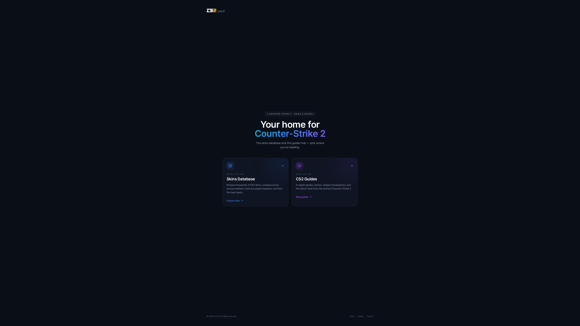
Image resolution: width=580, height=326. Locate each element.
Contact (370, 316)
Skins (352, 316)
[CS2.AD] (216, 10)
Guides (361, 316)
